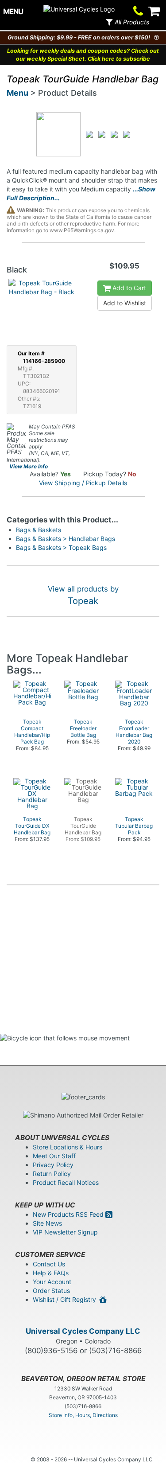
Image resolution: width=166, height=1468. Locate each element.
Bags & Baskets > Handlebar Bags (65, 538)
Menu (17, 92)
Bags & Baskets (38, 529)
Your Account (52, 1281)
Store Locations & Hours (67, 1147)
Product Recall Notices (66, 1182)
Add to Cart (128, 288)
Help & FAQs (51, 1273)
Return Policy (52, 1173)
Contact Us (49, 1264)
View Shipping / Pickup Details (83, 483)
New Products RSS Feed (69, 1214)
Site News (47, 1223)
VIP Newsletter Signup (65, 1232)
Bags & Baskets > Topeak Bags (61, 547)
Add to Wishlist (124, 303)
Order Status (51, 1290)
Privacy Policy (53, 1164)
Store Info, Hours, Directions (83, 1415)
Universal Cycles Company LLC (83, 1331)
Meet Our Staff (54, 1156)
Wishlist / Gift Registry (66, 1299)
